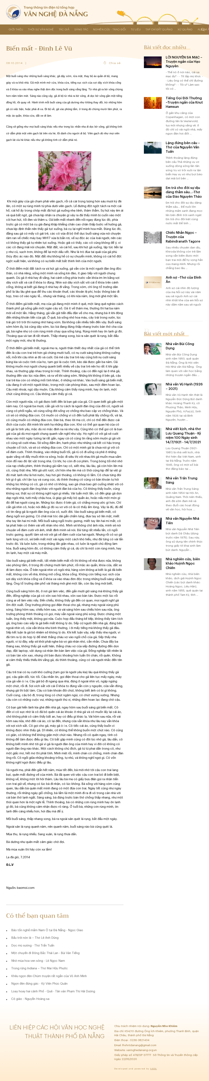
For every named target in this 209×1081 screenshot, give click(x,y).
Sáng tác (81, 29)
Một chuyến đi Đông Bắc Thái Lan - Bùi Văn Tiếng (45, 953)
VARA (153, 1069)
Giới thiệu (16, 29)
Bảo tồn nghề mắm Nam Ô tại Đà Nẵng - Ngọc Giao (47, 930)
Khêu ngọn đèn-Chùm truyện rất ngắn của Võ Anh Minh (49, 976)
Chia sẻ (115, 63)
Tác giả (64, 29)
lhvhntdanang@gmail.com (139, 1045)
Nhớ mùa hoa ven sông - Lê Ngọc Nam (38, 960)
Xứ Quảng (185, 29)
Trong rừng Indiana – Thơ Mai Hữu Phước (39, 968)
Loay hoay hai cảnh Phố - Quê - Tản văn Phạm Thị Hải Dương (53, 991)
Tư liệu (136, 29)
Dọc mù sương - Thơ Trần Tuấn (32, 945)
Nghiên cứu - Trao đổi (109, 29)
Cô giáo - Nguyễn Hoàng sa (30, 998)
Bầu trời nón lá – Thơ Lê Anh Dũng (35, 937)
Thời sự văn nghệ (41, 29)
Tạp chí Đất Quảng (159, 29)
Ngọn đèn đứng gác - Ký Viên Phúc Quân (39, 983)
